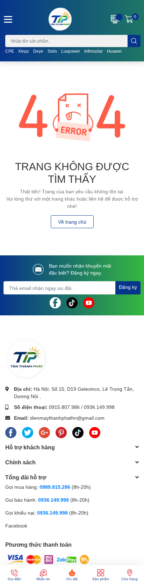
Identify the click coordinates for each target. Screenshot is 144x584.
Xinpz (23, 51)
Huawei (114, 51)
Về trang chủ (72, 222)
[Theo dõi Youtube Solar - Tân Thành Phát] (88, 302)
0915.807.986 (64, 407)
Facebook (16, 526)
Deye (38, 51)
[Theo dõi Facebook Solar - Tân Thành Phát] (55, 302)
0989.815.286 (54, 487)
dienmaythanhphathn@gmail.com (67, 418)
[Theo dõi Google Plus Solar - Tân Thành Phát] (44, 431)
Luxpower (70, 51)
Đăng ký (128, 287)
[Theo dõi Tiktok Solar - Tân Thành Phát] (72, 302)
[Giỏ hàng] (129, 19)
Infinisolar (93, 51)
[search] (134, 41)
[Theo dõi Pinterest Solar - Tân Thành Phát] (61, 431)
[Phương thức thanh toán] (48, 559)
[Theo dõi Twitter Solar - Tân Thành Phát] (27, 431)
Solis (52, 51)
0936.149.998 (99, 407)
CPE (9, 51)
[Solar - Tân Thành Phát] (60, 19)
